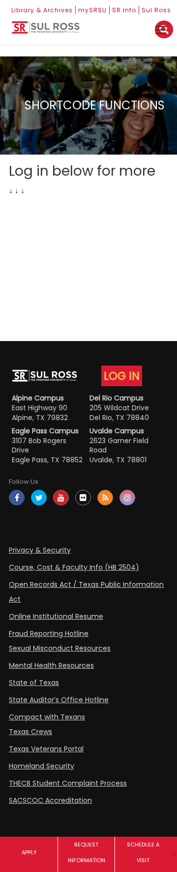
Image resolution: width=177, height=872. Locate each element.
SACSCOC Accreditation (50, 800)
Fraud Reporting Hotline (48, 633)
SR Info (124, 10)
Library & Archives (42, 10)
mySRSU (92, 10)
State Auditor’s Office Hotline (59, 700)
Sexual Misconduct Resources (60, 648)
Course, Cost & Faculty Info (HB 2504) (74, 567)
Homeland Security (41, 766)
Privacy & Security (40, 550)
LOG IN (122, 376)
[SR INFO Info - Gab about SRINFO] (46, 31)
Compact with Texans (47, 717)
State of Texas (34, 682)
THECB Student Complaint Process (68, 783)
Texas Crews (30, 732)
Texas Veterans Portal (46, 749)
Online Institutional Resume (56, 616)
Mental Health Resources (51, 665)
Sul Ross (156, 10)
